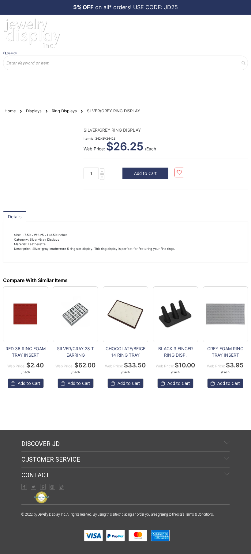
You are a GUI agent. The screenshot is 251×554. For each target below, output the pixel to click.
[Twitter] (33, 487)
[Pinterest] (43, 487)
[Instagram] (52, 487)
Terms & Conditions (199, 514)
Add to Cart (28, 383)
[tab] (14, 216)
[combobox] (125, 63)
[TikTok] (62, 487)
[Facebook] (24, 487)
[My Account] (12, 75)
